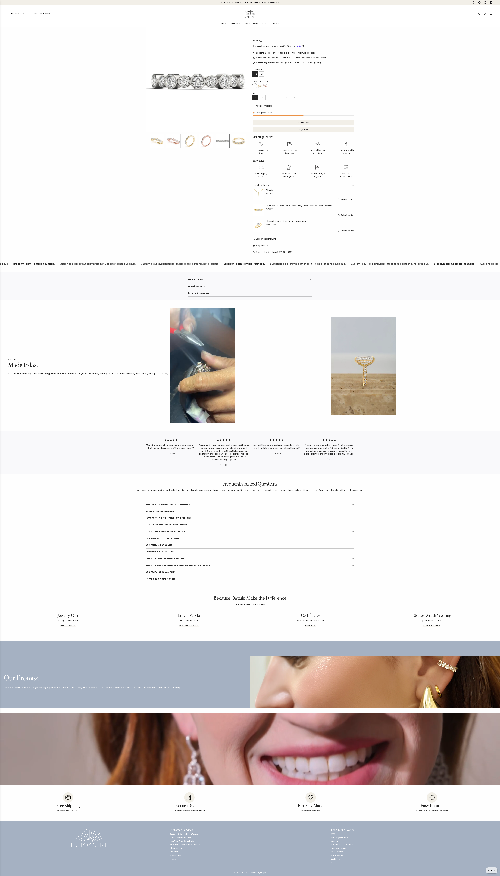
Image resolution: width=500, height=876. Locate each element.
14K (255, 74)
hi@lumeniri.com (439, 810)
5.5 (275, 98)
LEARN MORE (310, 625)
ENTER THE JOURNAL (431, 625)
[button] (148, 79)
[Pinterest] (485, 2)
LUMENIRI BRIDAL (17, 13)
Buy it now (303, 129)
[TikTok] (491, 2)
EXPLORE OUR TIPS (68, 625)
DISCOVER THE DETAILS (189, 625)
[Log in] (485, 14)
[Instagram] (479, 2)
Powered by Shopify (258, 873)
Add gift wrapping (264, 106)
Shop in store (262, 245)
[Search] (479, 14)
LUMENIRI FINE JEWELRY (40, 13)
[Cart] (491, 14)
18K (261, 74)
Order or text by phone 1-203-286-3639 (274, 252)
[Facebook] (474, 2)
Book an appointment (266, 239)
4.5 (261, 98)
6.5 (287, 98)
